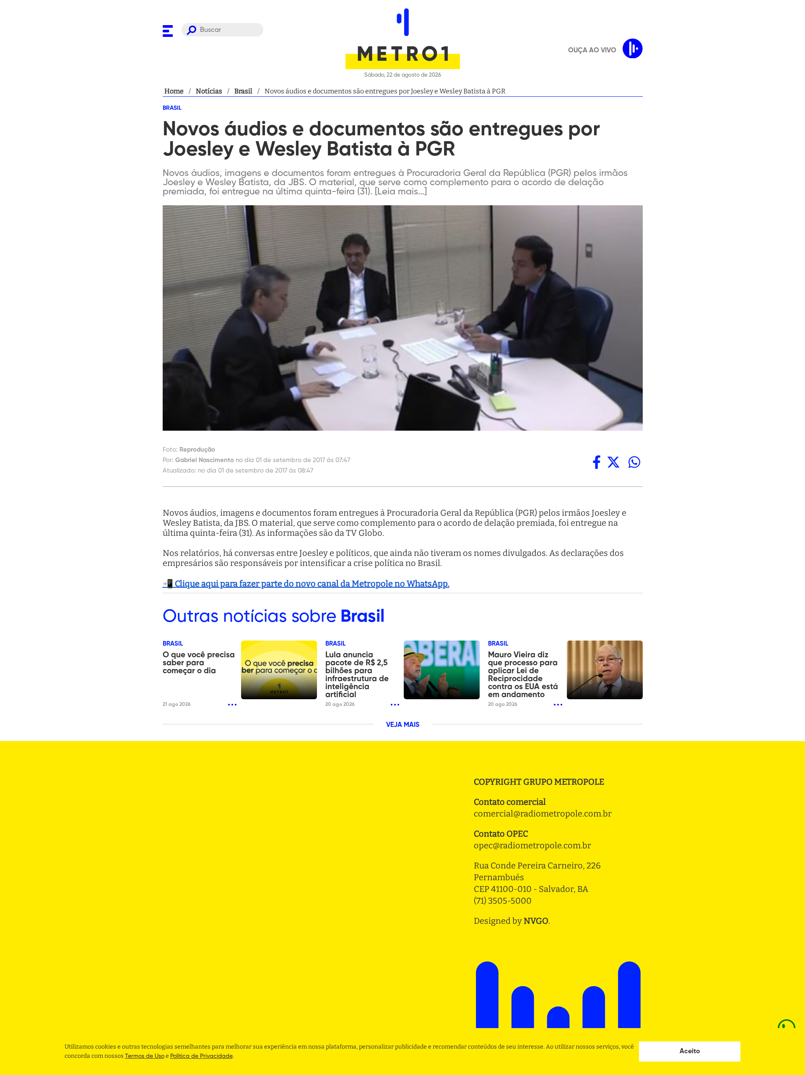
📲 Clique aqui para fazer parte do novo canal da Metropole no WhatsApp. (306, 584)
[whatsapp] (634, 462)
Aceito (690, 1051)
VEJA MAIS (402, 725)
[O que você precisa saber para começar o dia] (279, 670)
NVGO (536, 921)
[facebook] (596, 462)
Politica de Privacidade (201, 1056)
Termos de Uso (144, 1056)
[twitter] (613, 462)
